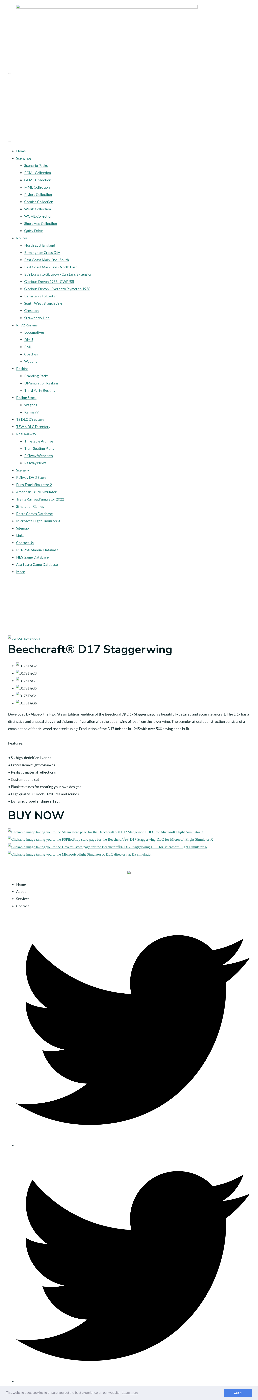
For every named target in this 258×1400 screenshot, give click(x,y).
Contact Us (25, 542)
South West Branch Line (43, 303)
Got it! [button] (238, 1392)
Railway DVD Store (31, 477)
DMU (28, 339)
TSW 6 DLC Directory (33, 426)
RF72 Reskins (27, 325)
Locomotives (34, 332)
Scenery (22, 470)
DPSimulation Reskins (41, 383)
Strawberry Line (37, 318)
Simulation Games (30, 506)
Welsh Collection (37, 209)
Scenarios (23, 158)
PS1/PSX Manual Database (37, 550)
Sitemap (22, 528)
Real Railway (26, 434)
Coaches (31, 354)
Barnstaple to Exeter (40, 296)
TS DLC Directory (30, 419)
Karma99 (31, 412)
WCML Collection (38, 216)
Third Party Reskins (39, 390)
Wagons (30, 361)
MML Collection (37, 187)
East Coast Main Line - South (46, 260)
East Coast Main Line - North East (50, 267)
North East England (39, 245)
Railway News (35, 463)
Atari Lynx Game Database (37, 564)
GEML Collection (37, 180)
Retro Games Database (34, 513)
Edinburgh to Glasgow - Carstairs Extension (58, 274)
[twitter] (133, 1145)
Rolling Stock (26, 397)
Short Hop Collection (40, 223)
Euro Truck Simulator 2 (34, 484)
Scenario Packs (36, 165)
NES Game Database (32, 557)
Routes (22, 238)
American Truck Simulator (36, 492)
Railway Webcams (38, 455)
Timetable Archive (38, 441)
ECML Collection (37, 172)
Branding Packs (36, 376)
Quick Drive (33, 230)
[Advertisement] (129, 106)
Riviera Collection (38, 194)
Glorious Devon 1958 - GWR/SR (49, 281)
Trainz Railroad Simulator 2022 (40, 499)
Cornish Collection (38, 201)
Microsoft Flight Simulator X (38, 521)
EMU (28, 347)
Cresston (31, 310)
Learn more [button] (130, 1392)
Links (20, 535)
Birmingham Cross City (42, 252)
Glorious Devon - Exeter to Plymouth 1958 (57, 289)
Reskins (22, 368)
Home (21, 151)
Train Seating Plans (39, 448)
